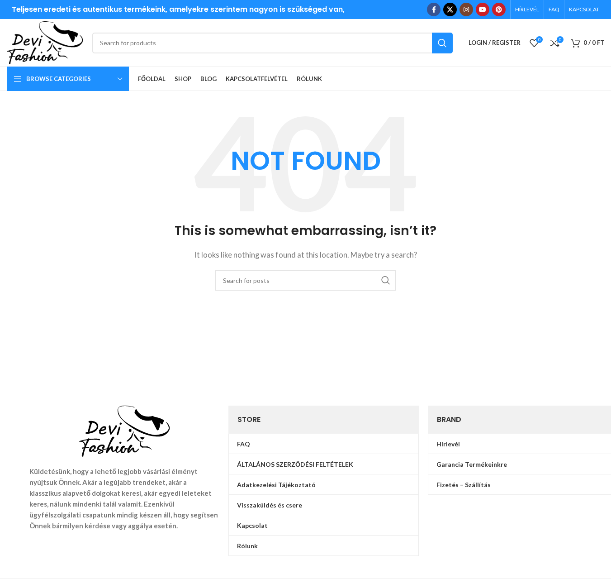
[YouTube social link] (482, 9)
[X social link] (450, 9)
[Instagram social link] (466, 9)
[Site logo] (45, 42)
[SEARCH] (442, 43)
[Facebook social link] (433, 9)
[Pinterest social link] (499, 9)
